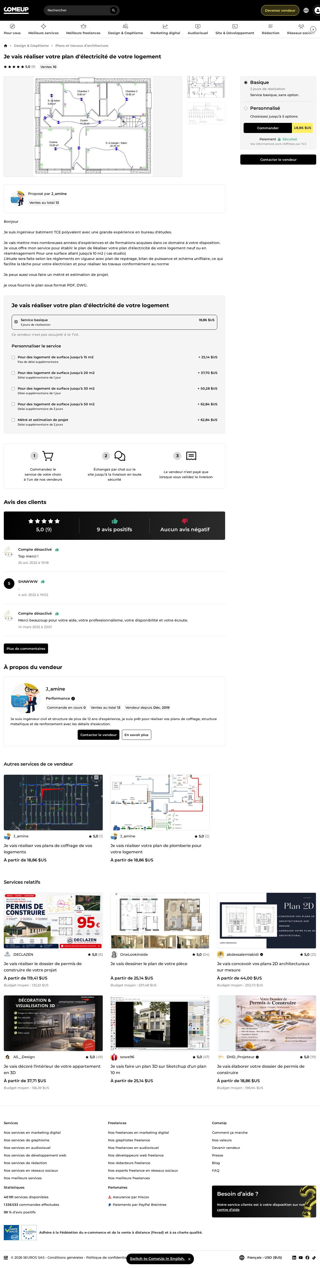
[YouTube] (301, 1257)
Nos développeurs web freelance (136, 1155)
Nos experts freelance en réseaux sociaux (143, 1170)
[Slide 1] (206, 113)
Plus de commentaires (26, 649)
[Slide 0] (206, 87)
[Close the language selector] (189, 1258)
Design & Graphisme (31, 45)
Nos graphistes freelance (129, 1140)
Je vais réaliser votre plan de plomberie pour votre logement (156, 848)
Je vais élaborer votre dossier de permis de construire (261, 1069)
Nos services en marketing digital (32, 1132)
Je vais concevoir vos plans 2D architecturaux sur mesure (263, 966)
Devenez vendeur (280, 10)
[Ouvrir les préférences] (306, 10)
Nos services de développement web (35, 1155)
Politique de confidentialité (109, 1257)
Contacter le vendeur (278, 160)
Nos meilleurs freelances (129, 1178)
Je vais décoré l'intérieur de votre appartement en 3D (52, 1069)
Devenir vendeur (226, 1147)
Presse (217, 1155)
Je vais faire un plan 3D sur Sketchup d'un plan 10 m (158, 1069)
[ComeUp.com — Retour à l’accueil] (16, 10)
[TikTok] (314, 1257)
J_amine (59, 193)
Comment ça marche (230, 1132)
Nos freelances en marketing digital (138, 1132)
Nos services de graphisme (26, 1140)
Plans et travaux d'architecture (81, 45)
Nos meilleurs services (23, 1178)
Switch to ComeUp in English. (157, 1258)
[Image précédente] (9, 802)
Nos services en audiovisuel (27, 1147)
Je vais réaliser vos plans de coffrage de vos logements (48, 848)
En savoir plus (136, 735)
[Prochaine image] (97, 802)
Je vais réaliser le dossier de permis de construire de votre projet (43, 966)
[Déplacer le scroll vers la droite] (313, 29)
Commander (268, 128)
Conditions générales (65, 1257)
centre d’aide (228, 1209)
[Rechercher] (113, 10)
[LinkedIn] (294, 1257)
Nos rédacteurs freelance (129, 1163)
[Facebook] (307, 1257)
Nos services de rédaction (25, 1163)
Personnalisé (265, 108)
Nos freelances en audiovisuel (133, 1147)
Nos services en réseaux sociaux (31, 1170)
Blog (216, 1163)
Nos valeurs (222, 1140)
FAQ (215, 1170)
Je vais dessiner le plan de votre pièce (149, 963)
